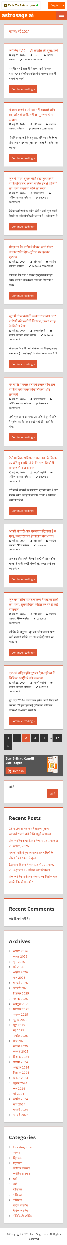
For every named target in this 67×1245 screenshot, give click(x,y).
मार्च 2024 (19, 1104)
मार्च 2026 (19, 977)
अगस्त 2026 (20, 951)
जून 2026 (19, 962)
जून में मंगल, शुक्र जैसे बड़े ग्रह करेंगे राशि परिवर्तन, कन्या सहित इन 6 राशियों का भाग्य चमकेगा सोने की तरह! (33, 183)
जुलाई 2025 (20, 1020)
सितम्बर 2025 (21, 1009)
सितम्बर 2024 (21, 1072)
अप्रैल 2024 (20, 1099)
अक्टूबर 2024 (21, 1067)
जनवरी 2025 (20, 1051)
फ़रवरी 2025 (20, 1046)
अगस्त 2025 (20, 1014)
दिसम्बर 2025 (21, 993)
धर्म (15, 1179)
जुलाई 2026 (20, 956)
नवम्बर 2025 (20, 999)
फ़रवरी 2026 (20, 983)
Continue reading (22, 89)
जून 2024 (19, 1088)
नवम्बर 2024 (20, 1062)
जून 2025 (19, 1025)
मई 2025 (18, 1030)
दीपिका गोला (39, 193)
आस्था (16, 1152)
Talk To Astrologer (21, 5)
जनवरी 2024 (20, 1115)
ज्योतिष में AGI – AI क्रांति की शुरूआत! (33, 50)
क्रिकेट (17, 1158)
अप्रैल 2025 (20, 1036)
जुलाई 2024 (20, 1083)
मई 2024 (18, 1094)
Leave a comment (33, 59)
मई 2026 (18, 967)
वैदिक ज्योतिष (30, 335)
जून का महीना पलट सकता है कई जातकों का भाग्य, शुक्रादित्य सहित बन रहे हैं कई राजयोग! (33, 604)
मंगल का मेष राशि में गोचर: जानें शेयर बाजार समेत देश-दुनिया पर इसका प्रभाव (31, 252)
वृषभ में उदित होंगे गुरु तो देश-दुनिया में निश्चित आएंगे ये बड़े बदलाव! (31, 675)
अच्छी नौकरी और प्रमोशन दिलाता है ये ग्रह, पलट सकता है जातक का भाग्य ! (32, 533)
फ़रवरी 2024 (20, 1110)
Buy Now (18, 770)
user (36, 55)
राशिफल (20, 128)
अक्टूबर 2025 (21, 1004)
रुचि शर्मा (37, 124)
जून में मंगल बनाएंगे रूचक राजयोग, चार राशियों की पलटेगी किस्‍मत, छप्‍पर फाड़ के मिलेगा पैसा (32, 321)
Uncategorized (23, 1147)
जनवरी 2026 (20, 988)
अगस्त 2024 (20, 1078)
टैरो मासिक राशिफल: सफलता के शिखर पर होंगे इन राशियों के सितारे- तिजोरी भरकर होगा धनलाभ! (33, 463)
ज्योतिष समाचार (16, 197)
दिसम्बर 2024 (21, 1057)
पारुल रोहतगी (39, 330)
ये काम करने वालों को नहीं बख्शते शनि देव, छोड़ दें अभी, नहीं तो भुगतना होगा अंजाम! (32, 114)
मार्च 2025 (19, 1041)
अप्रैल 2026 (20, 972)
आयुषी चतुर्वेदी (40, 472)
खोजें (11, 787)
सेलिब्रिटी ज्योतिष (22, 1216)
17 (57, 738)
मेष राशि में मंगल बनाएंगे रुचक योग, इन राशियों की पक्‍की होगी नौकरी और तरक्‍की (32, 389)
